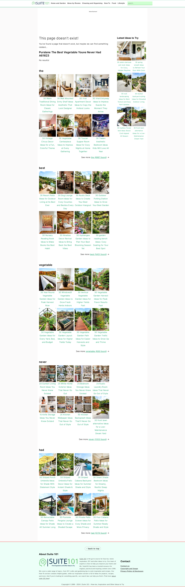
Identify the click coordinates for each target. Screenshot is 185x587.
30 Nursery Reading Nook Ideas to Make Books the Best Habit (47, 242)
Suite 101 (82, 559)
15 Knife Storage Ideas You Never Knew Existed (47, 417)
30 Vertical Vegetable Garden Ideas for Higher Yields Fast (83, 299)
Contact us (125, 566)
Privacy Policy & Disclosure (132, 571)
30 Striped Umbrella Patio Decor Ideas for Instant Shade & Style (65, 484)
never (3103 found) (98, 439)
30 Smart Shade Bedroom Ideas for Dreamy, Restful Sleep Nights (100, 484)
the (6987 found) (99, 157)
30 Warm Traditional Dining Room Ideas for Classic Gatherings (47, 105)
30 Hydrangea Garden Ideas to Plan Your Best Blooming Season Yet (83, 242)
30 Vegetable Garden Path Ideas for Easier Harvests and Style (83, 339)
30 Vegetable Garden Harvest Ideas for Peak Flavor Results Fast (100, 299)
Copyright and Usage (129, 568)
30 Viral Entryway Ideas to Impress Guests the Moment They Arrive (100, 105)
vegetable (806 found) (96, 351)
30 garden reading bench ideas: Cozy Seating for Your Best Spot (100, 242)
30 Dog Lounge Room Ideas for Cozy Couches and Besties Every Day (65, 202)
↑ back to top (92, 549)
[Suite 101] (40, 3)
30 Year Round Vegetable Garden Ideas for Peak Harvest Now (47, 299)
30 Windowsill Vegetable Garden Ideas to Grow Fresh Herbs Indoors (65, 299)
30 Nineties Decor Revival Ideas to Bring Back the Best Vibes (65, 242)
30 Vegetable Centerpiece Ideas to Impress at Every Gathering (65, 145)
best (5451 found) (98, 254)
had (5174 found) (99, 533)
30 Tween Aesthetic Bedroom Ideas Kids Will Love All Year (101, 145)
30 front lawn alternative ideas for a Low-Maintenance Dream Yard (100, 427)
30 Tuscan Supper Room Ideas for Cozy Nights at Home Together (83, 145)
